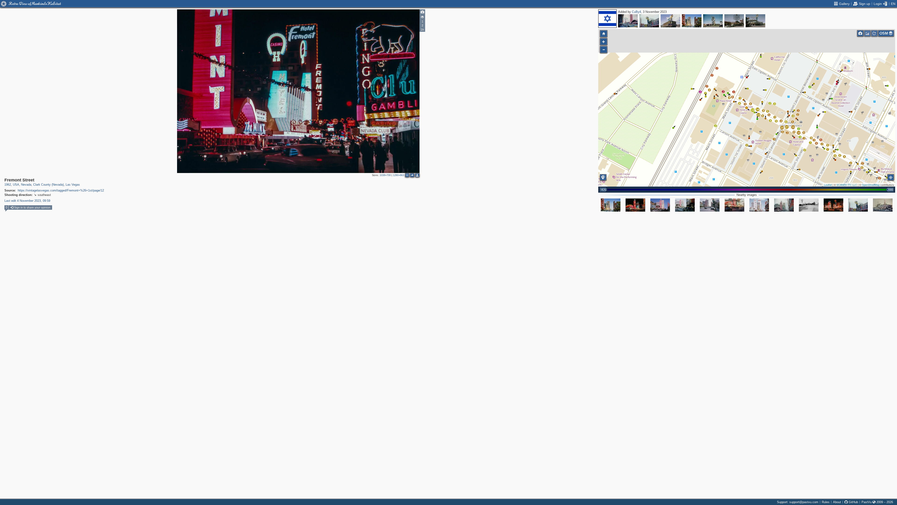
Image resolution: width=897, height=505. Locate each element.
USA (16, 184)
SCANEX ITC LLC (846, 185)
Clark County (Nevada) (48, 184)
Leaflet (828, 185)
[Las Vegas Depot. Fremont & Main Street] (809, 205)
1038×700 (385, 175)
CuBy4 (636, 12)
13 (758, 114)
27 (786, 127)
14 (757, 109)
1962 (7, 184)
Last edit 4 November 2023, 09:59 (27, 200)
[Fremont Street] (628, 20)
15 (793, 127)
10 (782, 127)
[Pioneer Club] (649, 20)
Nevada (26, 184)
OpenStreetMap (871, 185)
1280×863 (398, 175)
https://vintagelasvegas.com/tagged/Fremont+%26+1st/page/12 (61, 190)
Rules (825, 502)
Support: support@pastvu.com (797, 502)
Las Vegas (73, 184)
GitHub (853, 502)
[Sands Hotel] (713, 20)
